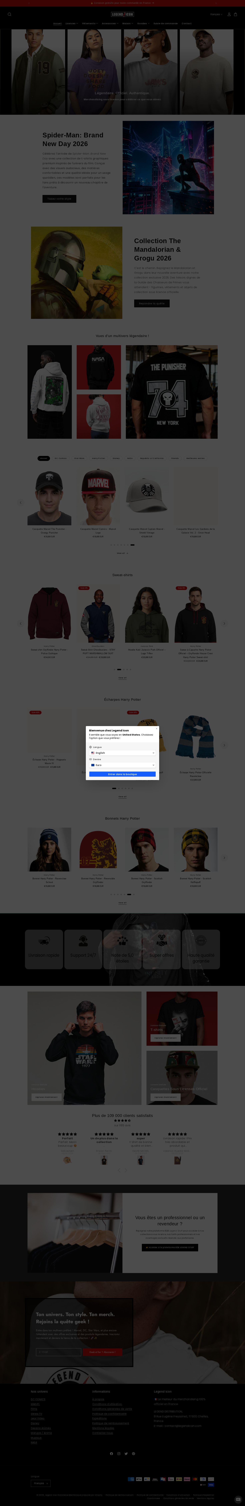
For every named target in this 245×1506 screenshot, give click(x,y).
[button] (122, 753)
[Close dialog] (156, 728)
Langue (97, 747)
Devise (97, 759)
